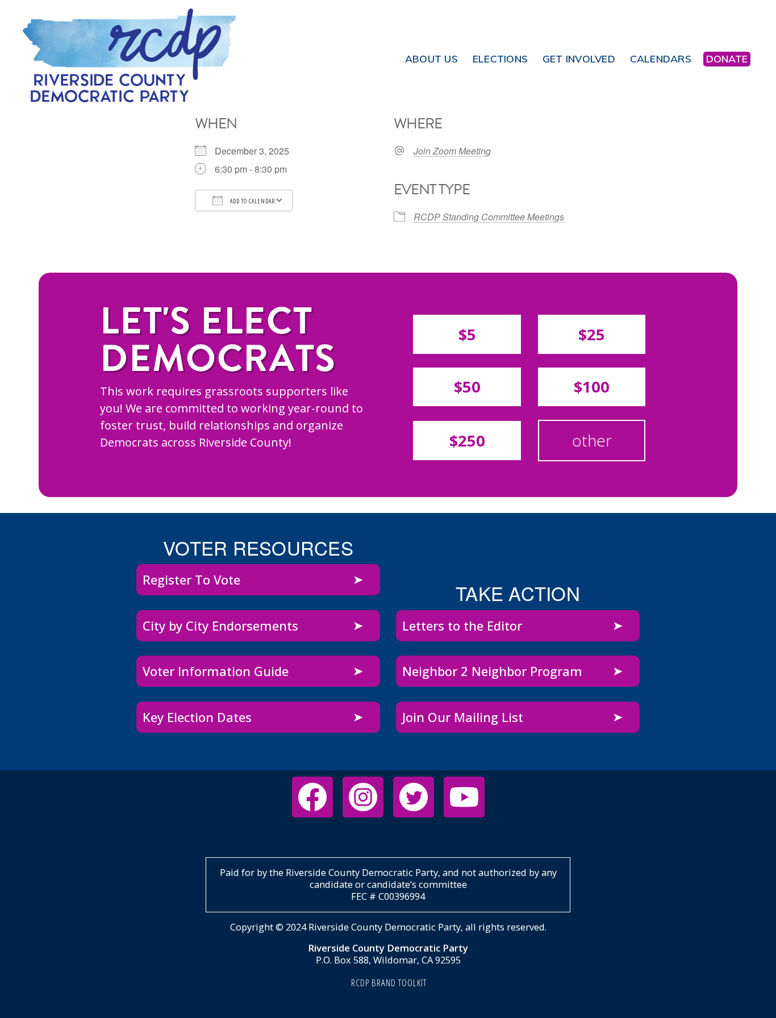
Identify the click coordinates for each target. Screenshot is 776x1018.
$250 (467, 440)
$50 (467, 386)
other (592, 440)
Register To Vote (191, 579)
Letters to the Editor (462, 625)
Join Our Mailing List (462, 716)
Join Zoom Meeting (452, 151)
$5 (467, 334)
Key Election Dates (197, 716)
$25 (591, 334)
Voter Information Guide (216, 670)
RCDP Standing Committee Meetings (489, 216)
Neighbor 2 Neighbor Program (492, 670)
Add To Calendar (251, 201)
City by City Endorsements (220, 625)
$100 (592, 386)
